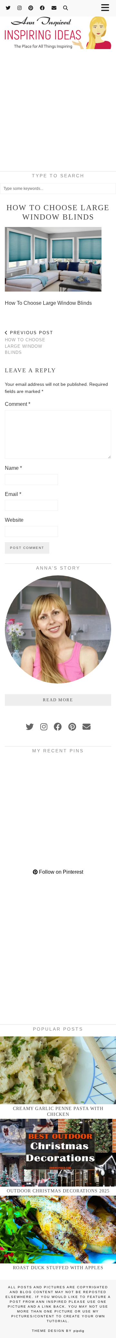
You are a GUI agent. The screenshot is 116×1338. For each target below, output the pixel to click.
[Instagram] (19, 8)
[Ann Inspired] (58, 25)
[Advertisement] (58, 112)
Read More (58, 699)
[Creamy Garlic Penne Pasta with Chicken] (58, 1070)
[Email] (54, 8)
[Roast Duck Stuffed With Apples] (58, 1229)
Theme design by (58, 1331)
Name (13, 468)
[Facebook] (42, 8)
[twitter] (30, 726)
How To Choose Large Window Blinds (29, 342)
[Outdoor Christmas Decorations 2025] (58, 1153)
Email (13, 494)
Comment (17, 404)
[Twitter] (8, 8)
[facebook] (58, 726)
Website (14, 520)
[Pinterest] (31, 8)
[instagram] (43, 726)
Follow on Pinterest (60, 872)
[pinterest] (72, 726)
